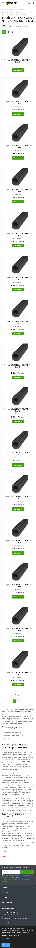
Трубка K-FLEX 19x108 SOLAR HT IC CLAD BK (17, 278)
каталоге (11, 798)
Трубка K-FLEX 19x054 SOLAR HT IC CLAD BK (17, 498)
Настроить (5, 941)
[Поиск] (33, 3)
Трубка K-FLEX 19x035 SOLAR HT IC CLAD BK (17, 629)
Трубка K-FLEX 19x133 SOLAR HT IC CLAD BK (17, 146)
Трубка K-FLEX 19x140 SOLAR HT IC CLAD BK (17, 103)
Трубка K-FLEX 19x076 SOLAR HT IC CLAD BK (17, 410)
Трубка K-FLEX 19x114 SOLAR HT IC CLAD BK (17, 234)
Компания (5, 887)
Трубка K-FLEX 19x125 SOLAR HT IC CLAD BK (17, 190)
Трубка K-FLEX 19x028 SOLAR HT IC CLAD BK (17, 673)
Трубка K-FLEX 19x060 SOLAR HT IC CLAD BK (17, 454)
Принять (6, 945)
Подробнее (5, 938)
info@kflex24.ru (9, 923)
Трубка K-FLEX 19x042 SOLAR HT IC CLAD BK (17, 585)
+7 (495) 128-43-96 (11, 912)
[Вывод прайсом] (12, 32)
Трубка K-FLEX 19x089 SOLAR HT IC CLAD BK (17, 366)
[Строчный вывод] (8, 32)
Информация (7, 902)
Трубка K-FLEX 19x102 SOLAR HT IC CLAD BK (17, 322)
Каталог (5, 892)
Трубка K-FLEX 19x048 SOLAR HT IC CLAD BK (17, 542)
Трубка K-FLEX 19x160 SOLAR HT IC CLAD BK (17, 61)
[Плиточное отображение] (4, 32)
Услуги (4, 897)
